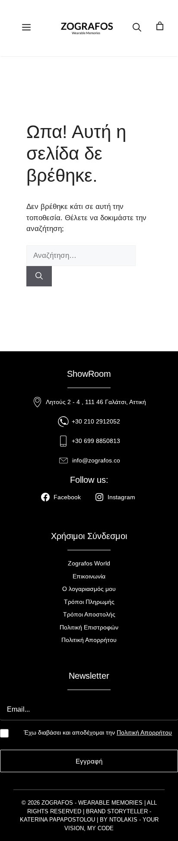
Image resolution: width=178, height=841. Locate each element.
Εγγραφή (89, 761)
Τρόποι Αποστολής (89, 614)
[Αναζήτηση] (39, 276)
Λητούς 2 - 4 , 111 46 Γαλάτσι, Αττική (96, 401)
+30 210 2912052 (96, 421)
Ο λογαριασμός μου (89, 588)
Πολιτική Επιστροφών (89, 627)
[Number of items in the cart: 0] (159, 28)
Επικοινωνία (89, 576)
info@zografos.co (96, 460)
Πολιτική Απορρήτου (89, 639)
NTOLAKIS (123, 819)
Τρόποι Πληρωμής (89, 601)
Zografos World (89, 563)
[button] (137, 28)
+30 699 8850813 (96, 440)
